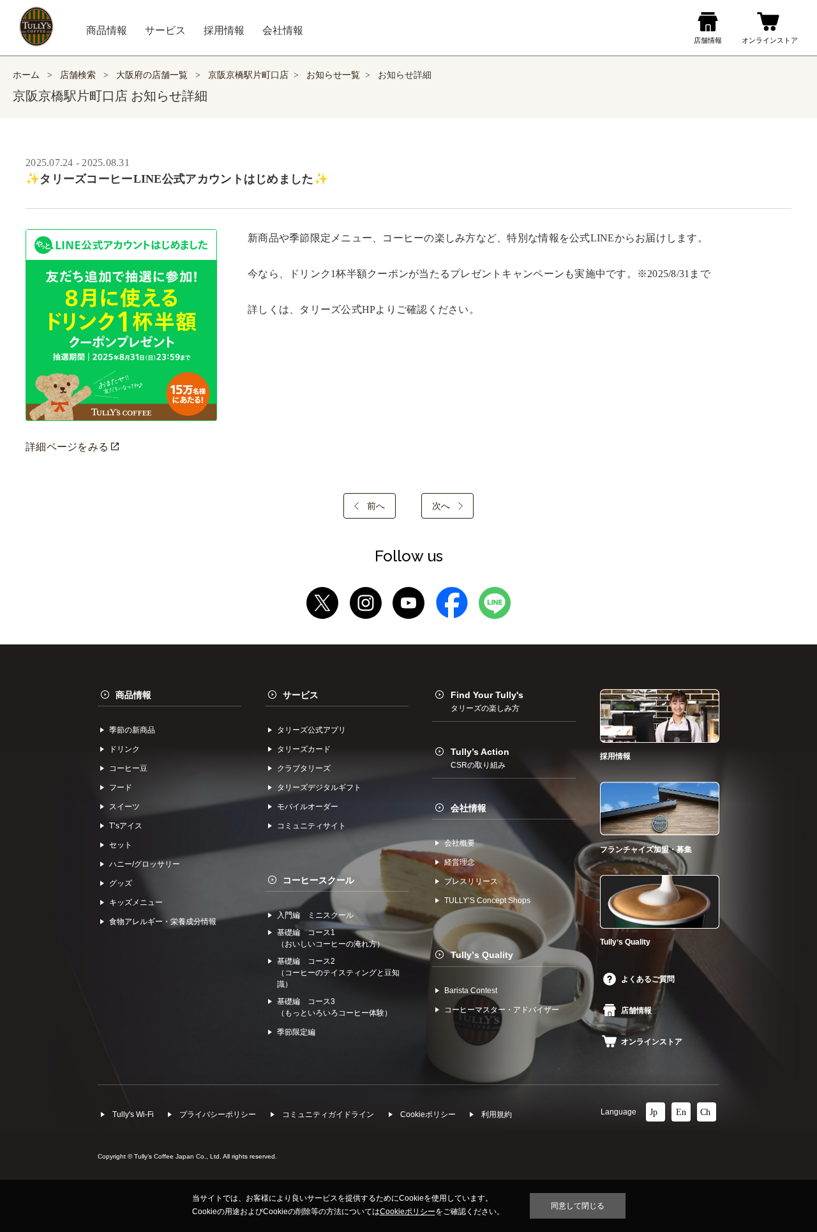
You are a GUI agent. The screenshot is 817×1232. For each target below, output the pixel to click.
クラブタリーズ (304, 768)
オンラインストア (651, 1041)
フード (120, 787)
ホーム (26, 75)
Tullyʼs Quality (482, 955)
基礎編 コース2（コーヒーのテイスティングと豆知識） (338, 973)
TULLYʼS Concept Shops (487, 900)
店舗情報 (636, 1010)
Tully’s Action (480, 758)
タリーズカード (304, 749)
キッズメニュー (136, 902)
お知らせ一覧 (333, 75)
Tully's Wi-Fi (133, 1114)
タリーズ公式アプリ (311, 730)
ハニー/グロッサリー (144, 864)
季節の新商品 (132, 730)
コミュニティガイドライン (328, 1114)
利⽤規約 (496, 1114)
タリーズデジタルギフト (319, 787)
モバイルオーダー (307, 806)
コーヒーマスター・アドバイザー (501, 1009)
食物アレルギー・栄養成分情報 (162, 921)
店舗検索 (78, 75)
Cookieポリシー (428, 1114)
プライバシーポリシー (217, 1114)
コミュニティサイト (311, 825)
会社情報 (468, 808)
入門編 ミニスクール (315, 915)
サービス (301, 695)
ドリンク (124, 749)
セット (120, 844)
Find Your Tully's (487, 701)
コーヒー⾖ (128, 768)
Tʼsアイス (125, 825)
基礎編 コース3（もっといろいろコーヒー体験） (334, 1007)
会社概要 (459, 843)
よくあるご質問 (648, 979)
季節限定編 (296, 1032)
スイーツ (124, 806)
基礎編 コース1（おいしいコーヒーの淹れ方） (330, 938)
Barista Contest (470, 990)
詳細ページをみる (68, 446)
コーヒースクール (318, 880)
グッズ (120, 883)
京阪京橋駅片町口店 (248, 75)
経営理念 (459, 862)
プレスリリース (471, 881)
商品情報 (133, 695)
